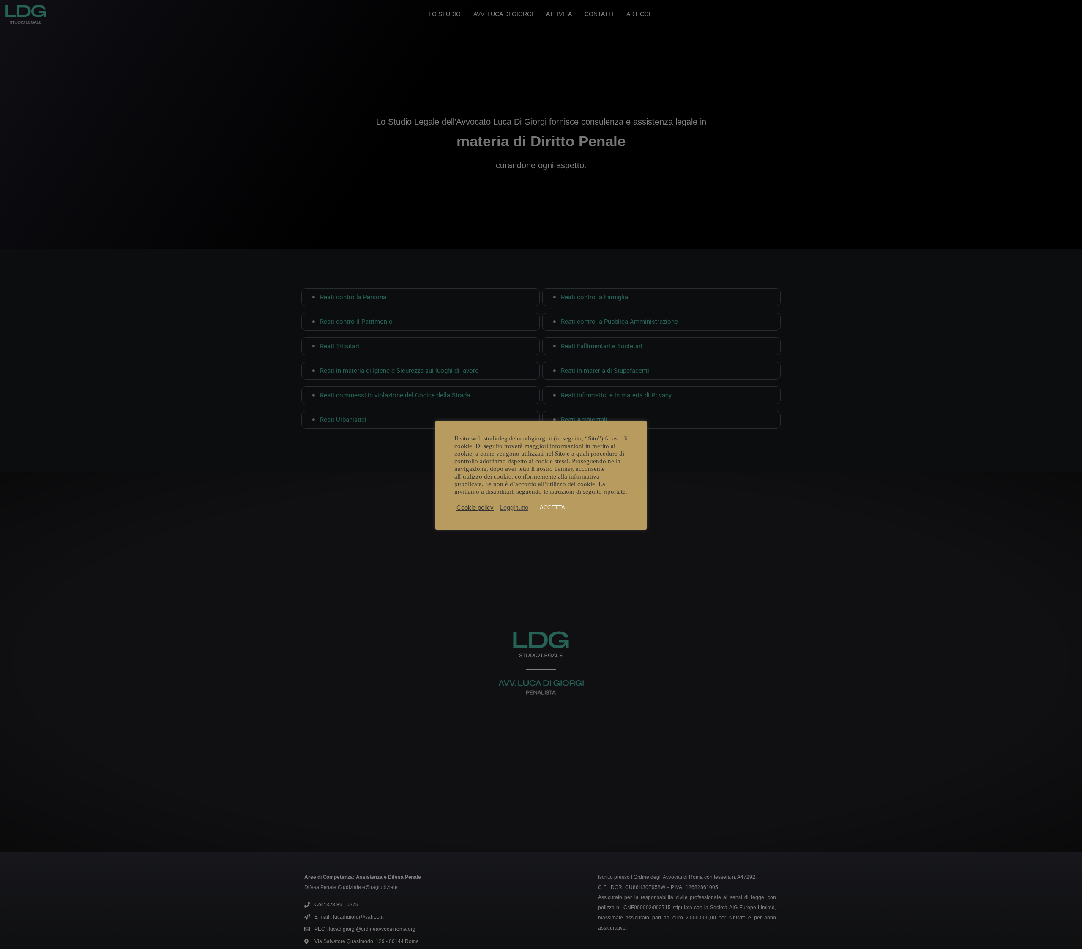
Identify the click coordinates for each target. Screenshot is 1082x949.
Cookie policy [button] (475, 507)
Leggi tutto (514, 507)
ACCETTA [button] (552, 507)
